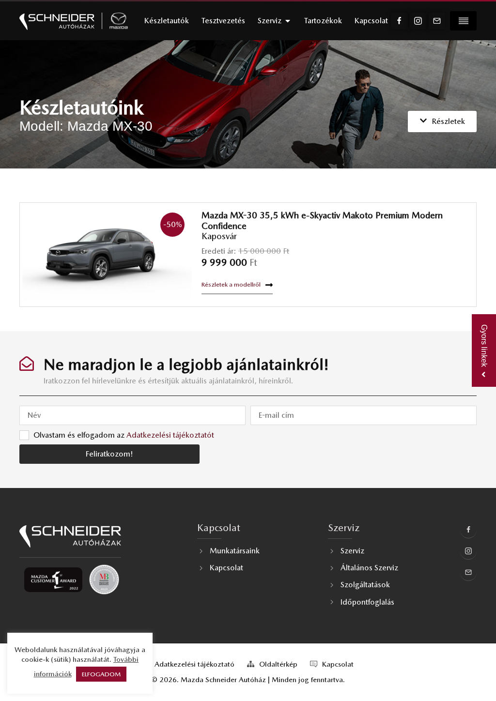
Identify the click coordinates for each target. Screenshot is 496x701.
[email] (437, 21)
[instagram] (418, 21)
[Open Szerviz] (288, 21)
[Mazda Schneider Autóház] (56, 21)
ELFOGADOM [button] (101, 674)
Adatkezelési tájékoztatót (170, 434)
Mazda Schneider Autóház (223, 679)
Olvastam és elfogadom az (123, 434)
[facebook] (399, 21)
